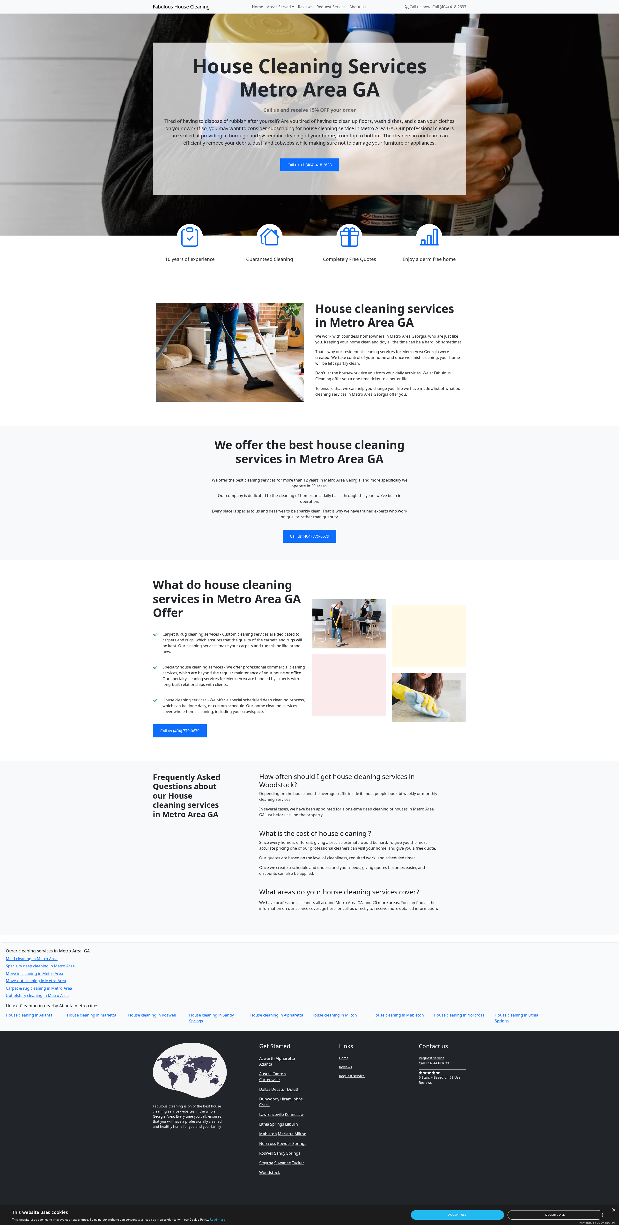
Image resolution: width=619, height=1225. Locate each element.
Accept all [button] (457, 1215)
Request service (352, 1076)
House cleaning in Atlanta (29, 1015)
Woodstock (269, 1172)
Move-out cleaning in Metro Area (36, 980)
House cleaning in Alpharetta (276, 1015)
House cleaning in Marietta (91, 1015)
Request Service (331, 6)
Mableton (268, 1133)
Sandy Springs (287, 1153)
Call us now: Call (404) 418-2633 (437, 6)
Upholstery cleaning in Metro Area (37, 995)
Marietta (286, 1133)
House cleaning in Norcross (459, 1015)
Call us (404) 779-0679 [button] (309, 536)
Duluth (293, 1089)
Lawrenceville (271, 1114)
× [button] (613, 1210)
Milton (300, 1133)
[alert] (309, 1215)
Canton (279, 1074)
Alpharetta (285, 1058)
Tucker (298, 1163)
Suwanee (282, 1163)
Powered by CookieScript (597, 1222)
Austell (265, 1074)
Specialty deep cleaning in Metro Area (40, 966)
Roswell (266, 1153)
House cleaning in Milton (334, 1015)
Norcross (267, 1143)
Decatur (278, 1089)
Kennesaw (294, 1114)
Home (257, 6)
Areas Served (279, 6)
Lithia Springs (271, 1124)
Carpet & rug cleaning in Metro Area (39, 988)
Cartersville (269, 1079)
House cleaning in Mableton (398, 1015)
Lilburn (291, 1124)
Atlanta (265, 1064)
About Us (357, 6)
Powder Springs (291, 1143)
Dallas (264, 1089)
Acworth (267, 1058)
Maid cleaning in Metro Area (32, 958)
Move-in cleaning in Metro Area (34, 973)
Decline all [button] (555, 1215)
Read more (217, 1220)
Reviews (305, 6)
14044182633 (438, 1063)
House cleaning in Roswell (152, 1015)
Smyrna (266, 1163)
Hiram (286, 1099)
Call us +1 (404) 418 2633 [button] (309, 165)
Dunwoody (269, 1099)
